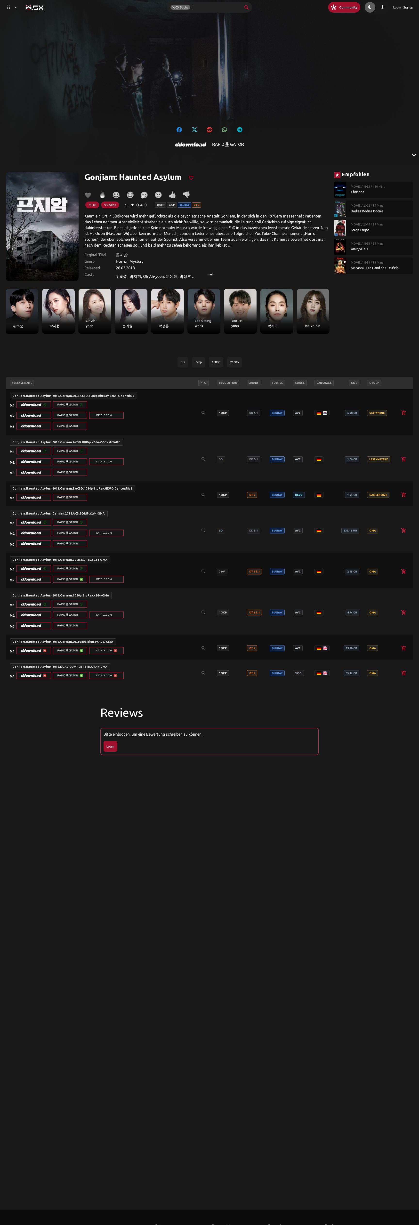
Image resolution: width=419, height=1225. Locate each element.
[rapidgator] (228, 144)
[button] (33, 404)
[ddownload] (191, 144)
